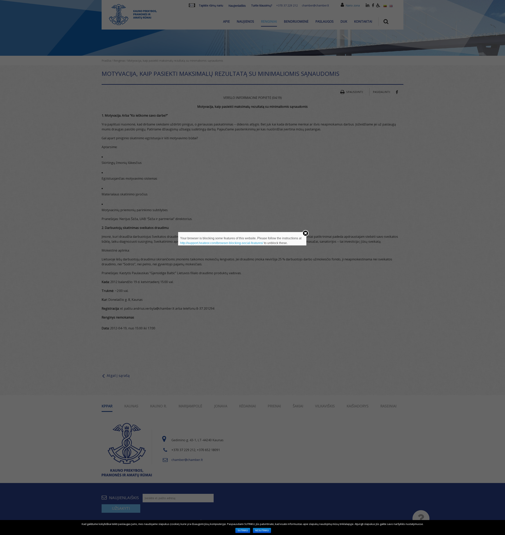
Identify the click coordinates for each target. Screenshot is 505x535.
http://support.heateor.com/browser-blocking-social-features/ (221, 243)
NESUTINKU (262, 530)
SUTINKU (243, 530)
